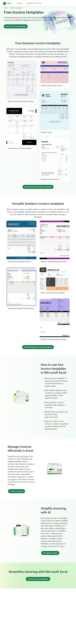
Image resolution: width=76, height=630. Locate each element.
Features (19, 3)
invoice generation (21, 456)
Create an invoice (16, 491)
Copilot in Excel (50, 518)
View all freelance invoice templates (38, 347)
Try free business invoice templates (38, 187)
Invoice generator (16, 8)
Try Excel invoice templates (38, 579)
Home (6, 8)
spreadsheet (12, 479)
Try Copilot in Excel (50, 553)
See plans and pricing (34, 3)
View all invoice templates (15, 26)
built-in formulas (51, 417)
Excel (9, 3)
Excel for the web (51, 381)
